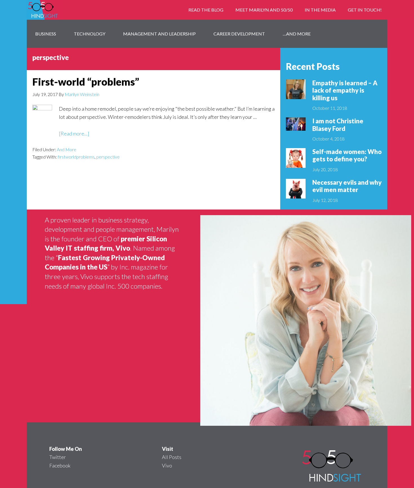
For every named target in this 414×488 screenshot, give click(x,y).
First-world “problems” (85, 81)
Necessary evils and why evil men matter (347, 186)
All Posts (171, 457)
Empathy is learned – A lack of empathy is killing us (344, 90)
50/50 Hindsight (72, 10)
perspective (108, 156)
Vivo (167, 465)
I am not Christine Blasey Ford (337, 124)
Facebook (59, 465)
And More (66, 149)
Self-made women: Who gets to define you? (347, 155)
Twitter (57, 457)
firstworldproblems (76, 156)
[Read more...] (74, 134)
